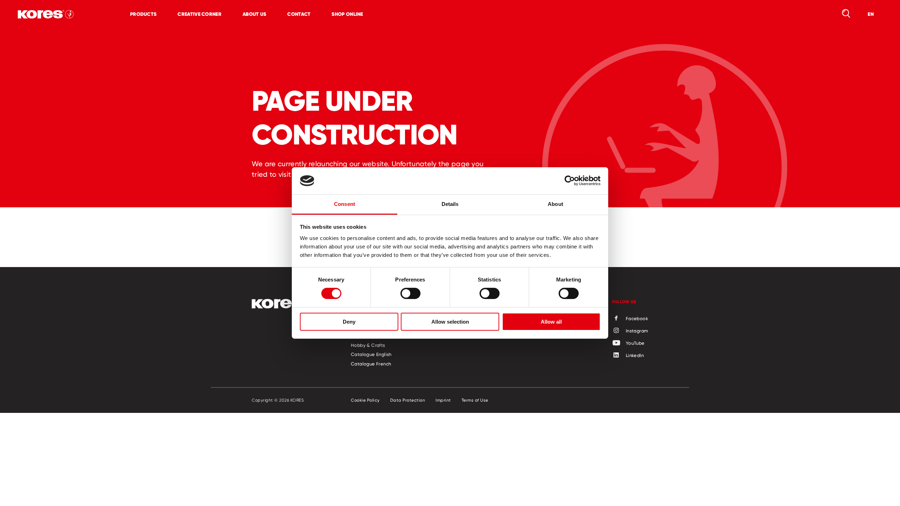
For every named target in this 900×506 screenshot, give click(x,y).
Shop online (347, 14)
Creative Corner (199, 14)
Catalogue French (371, 363)
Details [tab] (450, 204)
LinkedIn (635, 355)
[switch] (410, 293)
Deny (349, 322)
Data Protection (407, 400)
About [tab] (555, 204)
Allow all (551, 322)
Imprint (443, 400)
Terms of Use (475, 400)
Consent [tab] (344, 204)
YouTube (635, 343)
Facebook (637, 318)
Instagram (637, 330)
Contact (298, 14)
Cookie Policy (365, 400)
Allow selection (450, 322)
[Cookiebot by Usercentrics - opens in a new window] (569, 180)
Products (143, 14)
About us (254, 14)
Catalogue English (371, 354)
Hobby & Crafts (368, 345)
